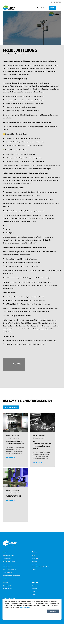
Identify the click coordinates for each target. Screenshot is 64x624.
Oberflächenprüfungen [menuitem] (9, 561)
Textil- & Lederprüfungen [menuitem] (9, 569)
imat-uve (5, 53)
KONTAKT (52, 7)
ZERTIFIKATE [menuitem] (58, 2)
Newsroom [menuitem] (35, 582)
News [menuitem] (33, 585)
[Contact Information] (41, 7)
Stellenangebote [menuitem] (7, 585)
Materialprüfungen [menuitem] (8, 566)
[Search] (45, 7)
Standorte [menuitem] (34, 564)
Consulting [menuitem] (34, 561)
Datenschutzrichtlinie (25, 607)
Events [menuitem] (33, 591)
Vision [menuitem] (33, 555)
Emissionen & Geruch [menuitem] (8, 555)
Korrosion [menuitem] (5, 564)
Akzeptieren (53, 611)
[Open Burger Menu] (60, 7)
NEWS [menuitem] (52, 2)
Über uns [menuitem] (34, 552)
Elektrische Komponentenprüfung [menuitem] (11, 575)
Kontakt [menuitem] (34, 569)
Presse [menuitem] (33, 594)
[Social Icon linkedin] (37, 7)
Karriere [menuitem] (5, 582)
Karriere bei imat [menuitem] (7, 588)
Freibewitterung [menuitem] (7, 558)
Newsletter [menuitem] (34, 588)
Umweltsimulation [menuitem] (7, 572)
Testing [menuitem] (5, 552)
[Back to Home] (9, 9)
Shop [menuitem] (4, 578)
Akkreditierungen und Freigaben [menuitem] (40, 566)
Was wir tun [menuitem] (35, 558)
